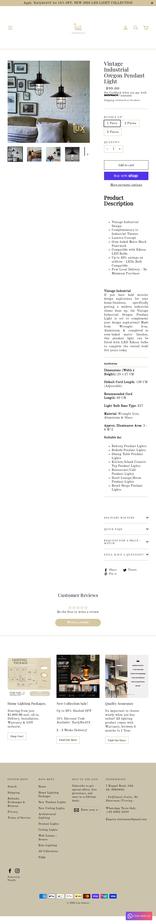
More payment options (126, 185)
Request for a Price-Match (122, 542)
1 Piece (112, 123)
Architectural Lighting (47, 816)
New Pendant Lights (52, 802)
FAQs (42, 857)
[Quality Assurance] (126, 676)
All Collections (48, 851)
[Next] (87, 154)
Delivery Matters (119, 517)
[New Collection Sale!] (78, 676)
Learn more (126, 95)
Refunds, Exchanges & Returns (16, 802)
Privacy (13, 812)
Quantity (112, 142)
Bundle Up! (113, 117)
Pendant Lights (48, 824)
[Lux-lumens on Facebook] (10, 870)
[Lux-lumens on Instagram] (17, 870)
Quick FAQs (113, 529)
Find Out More (68, 740)
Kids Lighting (47, 845)
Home (42, 786)
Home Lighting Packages (48, 794)
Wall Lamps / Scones (47, 837)
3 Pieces (113, 132)
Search (12, 786)
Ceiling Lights (48, 830)
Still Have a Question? (124, 554)
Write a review (78, 622)
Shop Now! (17, 736)
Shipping (109, 100)
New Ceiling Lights (51, 808)
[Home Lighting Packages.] (29, 676)
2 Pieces (130, 123)
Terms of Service (19, 818)
